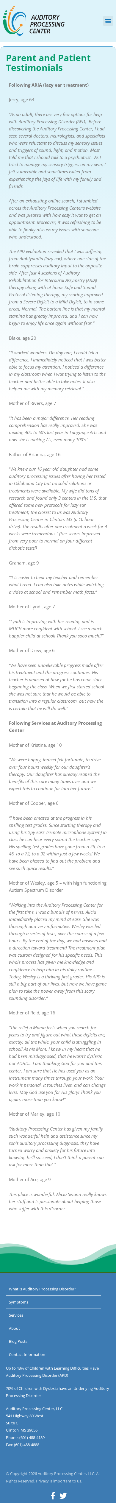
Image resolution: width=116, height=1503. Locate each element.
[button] (108, 21)
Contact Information (27, 1354)
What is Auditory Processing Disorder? (42, 1289)
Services (16, 1315)
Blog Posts (18, 1341)
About (14, 1328)
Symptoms (18, 1302)
